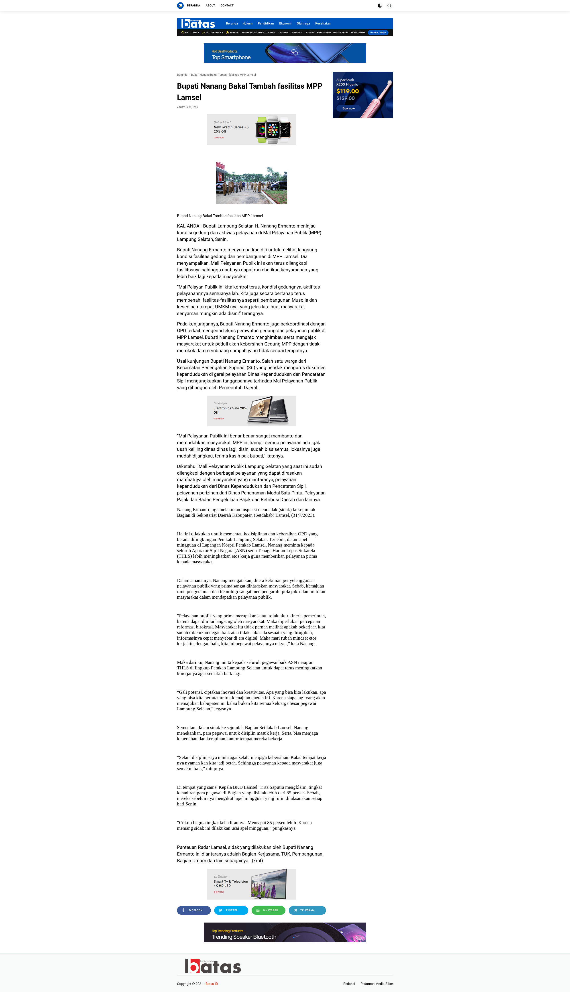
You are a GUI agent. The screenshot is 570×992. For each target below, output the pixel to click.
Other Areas (378, 32)
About (210, 5)
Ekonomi (285, 23)
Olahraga (303, 23)
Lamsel (271, 32)
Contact (227, 5)
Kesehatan (323, 23)
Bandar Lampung (253, 32)
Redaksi (349, 984)
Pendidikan (266, 23)
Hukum (247, 23)
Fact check (192, 32)
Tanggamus (358, 32)
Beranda (193, 5)
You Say (235, 32)
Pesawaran (340, 32)
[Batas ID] (198, 23)
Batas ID (212, 984)
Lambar (309, 32)
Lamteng (296, 32)
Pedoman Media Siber (376, 984)
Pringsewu (324, 32)
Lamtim (283, 32)
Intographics (214, 32)
